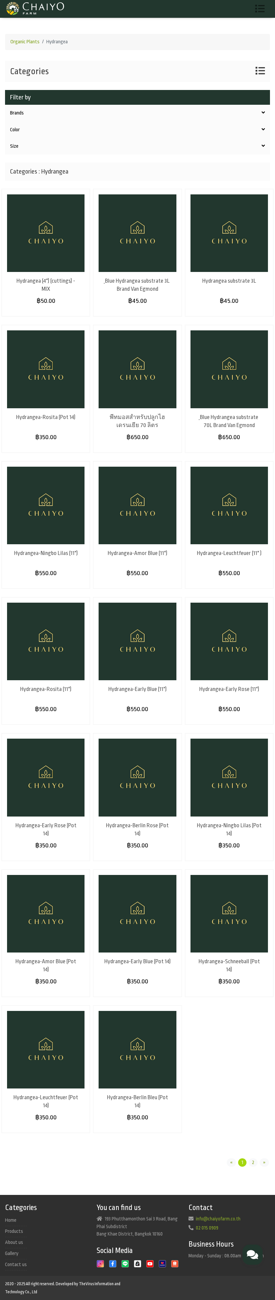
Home (10, 1220)
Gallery (11, 1253)
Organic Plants (25, 42)
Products (14, 1231)
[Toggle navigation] (262, 9)
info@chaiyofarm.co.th (218, 1218)
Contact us (16, 1264)
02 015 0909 (207, 1228)
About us (14, 1242)
